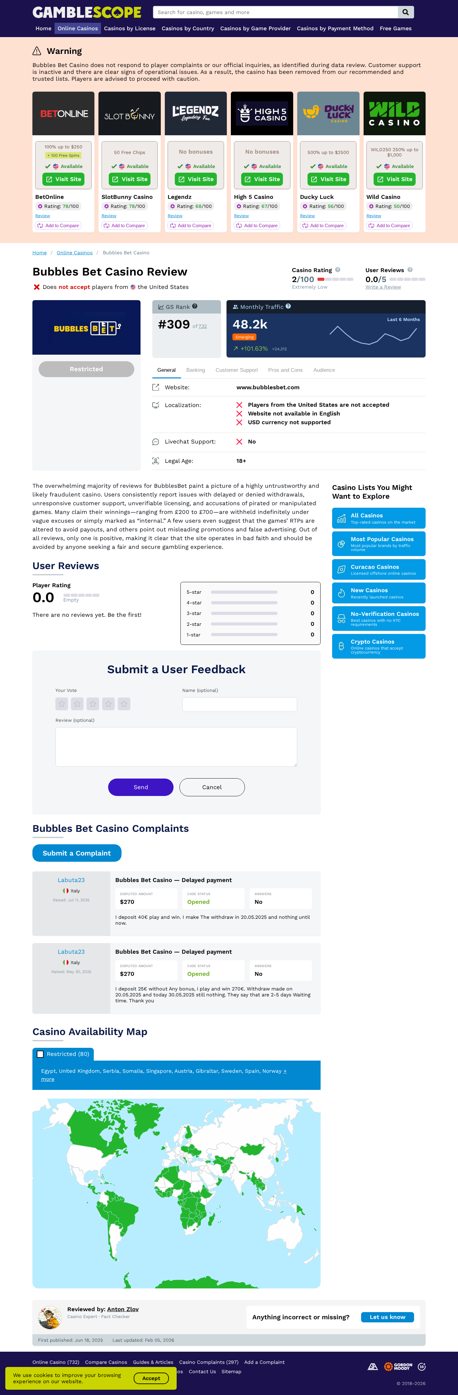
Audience (324, 370)
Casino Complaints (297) (209, 1362)
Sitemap (231, 1371)
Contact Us (202, 1371)
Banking (195, 370)
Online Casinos (75, 253)
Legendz (180, 197)
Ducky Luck (317, 197)
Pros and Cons (285, 370)
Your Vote (66, 690)
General (166, 370)
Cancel (212, 787)
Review (42, 215)
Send (141, 787)
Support (237, 370)
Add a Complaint (264, 1362)
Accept (151, 1378)
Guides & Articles (153, 1362)
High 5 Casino (253, 197)
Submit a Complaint (77, 853)
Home (39, 253)
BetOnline (49, 197)
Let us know (387, 1317)
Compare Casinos (106, 1362)
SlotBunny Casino (127, 197)
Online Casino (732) (55, 1362)
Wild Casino (383, 197)
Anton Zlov (123, 1309)
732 (202, 326)
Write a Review (383, 287)
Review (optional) (74, 720)
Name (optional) (200, 690)
